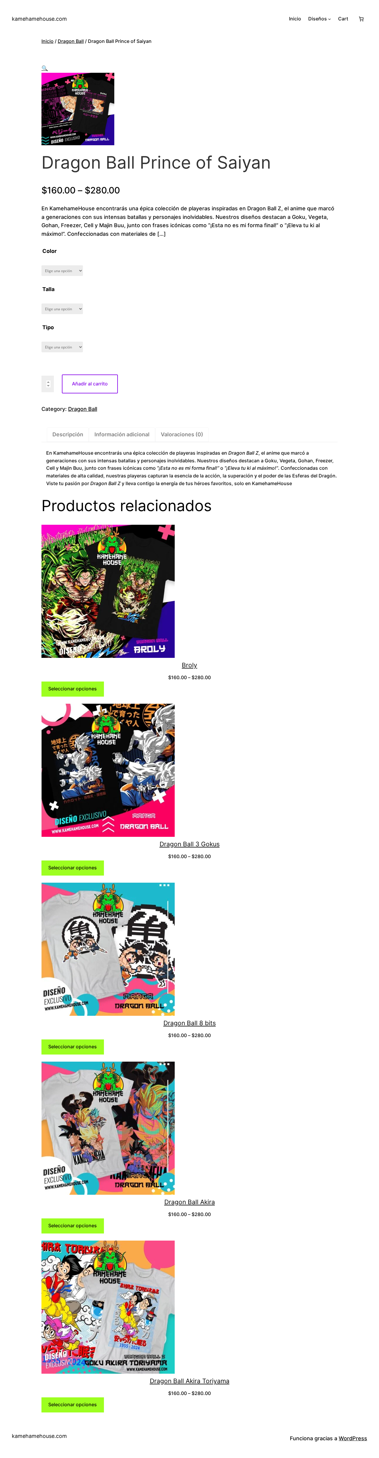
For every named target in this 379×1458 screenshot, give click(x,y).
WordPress (353, 1438)
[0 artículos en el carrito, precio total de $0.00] (361, 19)
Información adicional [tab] (122, 434)
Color (49, 251)
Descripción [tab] (67, 434)
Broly (189, 665)
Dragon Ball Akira (189, 1202)
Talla (48, 289)
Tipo (48, 327)
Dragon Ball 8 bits (189, 1023)
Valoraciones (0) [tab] (182, 434)
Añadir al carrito (90, 384)
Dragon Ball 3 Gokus (190, 844)
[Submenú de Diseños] (329, 18)
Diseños (317, 19)
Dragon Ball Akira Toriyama (189, 1381)
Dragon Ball (71, 41)
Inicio (47, 41)
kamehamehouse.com (39, 19)
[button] (44, 68)
